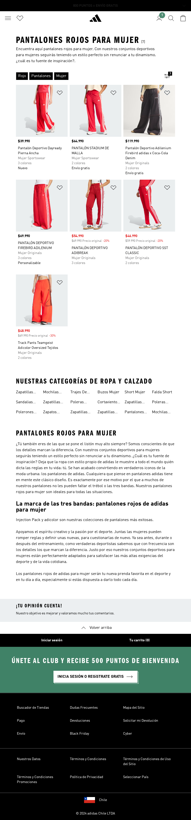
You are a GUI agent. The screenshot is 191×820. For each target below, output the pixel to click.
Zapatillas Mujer (24, 392)
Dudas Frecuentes (84, 707)
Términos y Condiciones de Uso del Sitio (147, 761)
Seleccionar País (135, 777)
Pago (21, 720)
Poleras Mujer (77, 402)
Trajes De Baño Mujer (80, 392)
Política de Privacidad (86, 777)
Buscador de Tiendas (33, 707)
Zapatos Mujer (50, 412)
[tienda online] (95, 20)
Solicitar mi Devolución (140, 720)
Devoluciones (80, 720)
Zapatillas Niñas (51, 402)
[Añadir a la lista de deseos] (60, 94)
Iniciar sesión (51, 640)
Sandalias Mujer (24, 402)
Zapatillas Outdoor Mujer (133, 402)
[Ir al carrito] (183, 18)
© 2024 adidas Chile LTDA (95, 813)
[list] (87, 76)
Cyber (127, 733)
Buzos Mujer (108, 392)
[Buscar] (171, 18)
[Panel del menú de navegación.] (8, 18)
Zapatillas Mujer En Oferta (79, 412)
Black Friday (79, 733)
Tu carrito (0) (139, 640)
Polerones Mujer (25, 412)
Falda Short (162, 392)
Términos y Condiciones (88, 759)
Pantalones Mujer (134, 412)
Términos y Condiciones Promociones (35, 779)
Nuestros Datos (29, 759)
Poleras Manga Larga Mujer (163, 402)
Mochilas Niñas (160, 412)
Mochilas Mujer (51, 392)
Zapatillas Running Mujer (106, 412)
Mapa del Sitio (133, 707)
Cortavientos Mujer (108, 402)
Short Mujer (135, 392)
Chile (103, 800)
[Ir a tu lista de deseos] (20, 18)
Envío (21, 733)
